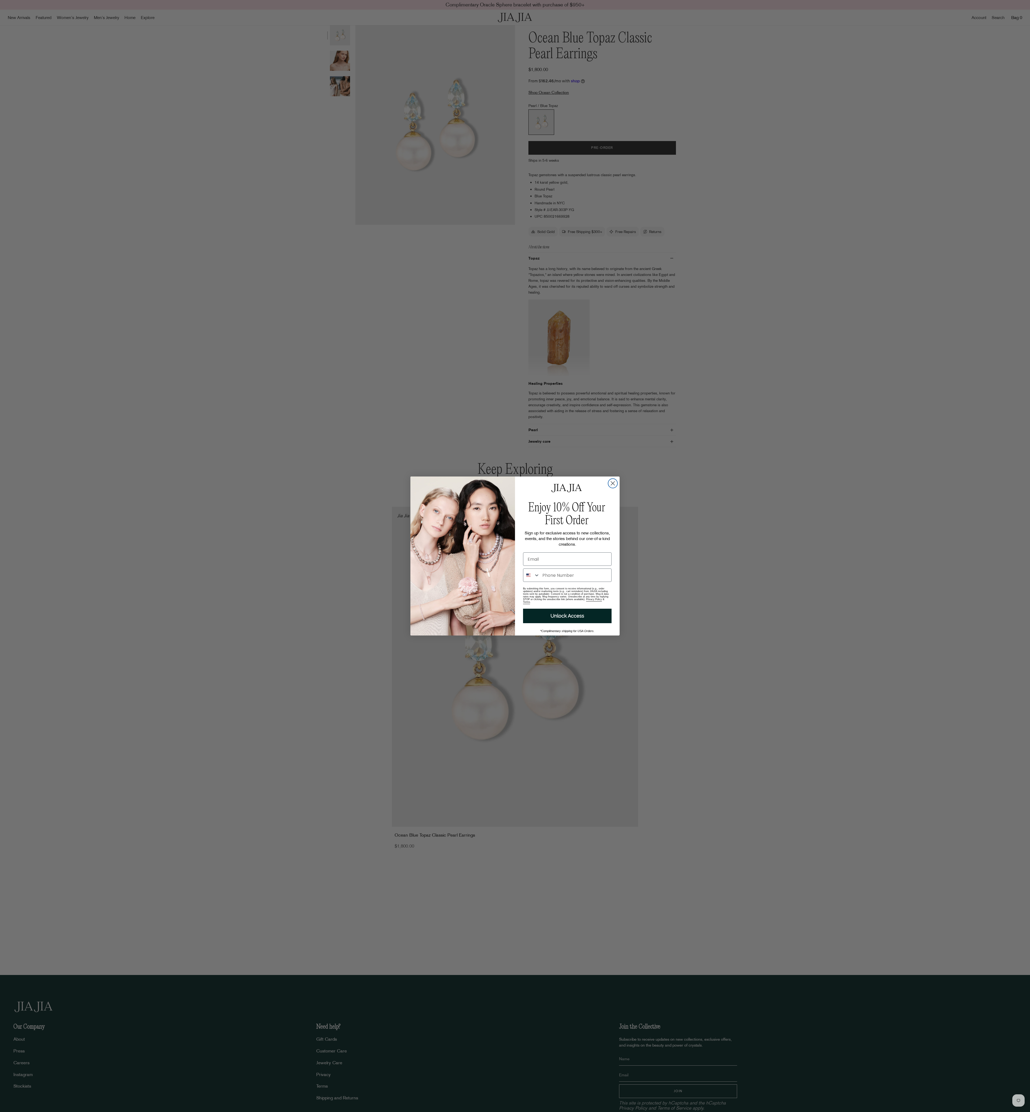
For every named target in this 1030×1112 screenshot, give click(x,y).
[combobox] (531, 575)
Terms (526, 602)
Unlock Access (567, 616)
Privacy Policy (594, 599)
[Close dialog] (612, 483)
